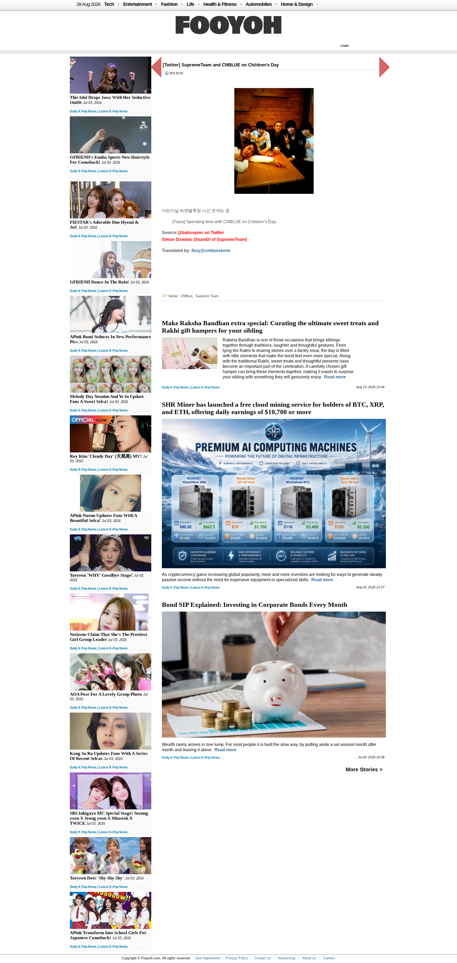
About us (309, 958)
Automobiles (259, 4)
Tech (109, 4)
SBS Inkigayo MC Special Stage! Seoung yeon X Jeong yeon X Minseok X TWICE (109, 818)
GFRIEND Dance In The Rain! (99, 282)
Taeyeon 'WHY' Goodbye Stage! (101, 575)
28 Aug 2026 (88, 4)
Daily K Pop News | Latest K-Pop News (99, 111)
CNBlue (186, 296)
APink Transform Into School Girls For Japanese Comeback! (108, 935)
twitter (172, 296)
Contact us (262, 958)
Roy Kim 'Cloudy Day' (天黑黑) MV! (106, 456)
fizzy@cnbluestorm (210, 250)
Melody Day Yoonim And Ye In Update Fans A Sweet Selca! (107, 399)
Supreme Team (207, 296)
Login (345, 45)
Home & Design (297, 4)
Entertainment (137, 4)
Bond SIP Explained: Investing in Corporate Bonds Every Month (254, 604)
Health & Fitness (219, 4)
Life (190, 4)
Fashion (169, 4)
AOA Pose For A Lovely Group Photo (106, 694)
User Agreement (207, 958)
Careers (329, 958)
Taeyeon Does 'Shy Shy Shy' (97, 878)
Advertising (286, 958)
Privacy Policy (237, 958)
